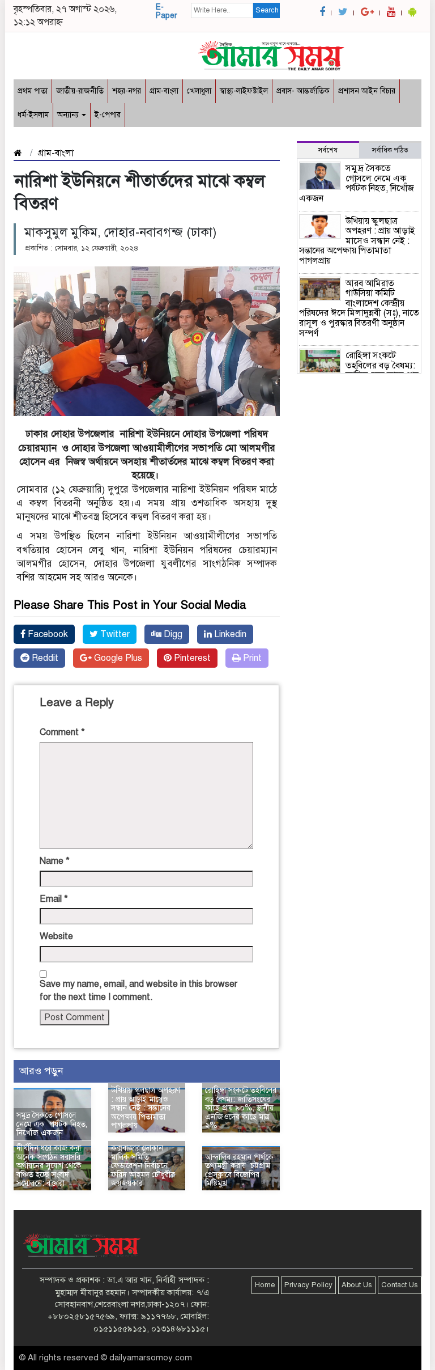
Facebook (46, 634)
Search (267, 10)
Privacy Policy (308, 1285)
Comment (62, 732)
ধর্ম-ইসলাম (33, 115)
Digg (171, 634)
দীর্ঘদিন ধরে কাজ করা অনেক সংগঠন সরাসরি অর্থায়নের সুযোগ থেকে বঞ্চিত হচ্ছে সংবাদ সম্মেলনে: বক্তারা (49, 1165)
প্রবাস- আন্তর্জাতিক (303, 91)
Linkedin (229, 634)
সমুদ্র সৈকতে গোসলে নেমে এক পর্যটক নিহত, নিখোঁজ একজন (51, 1124)
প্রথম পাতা (33, 91)
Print (251, 658)
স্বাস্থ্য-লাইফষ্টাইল (244, 91)
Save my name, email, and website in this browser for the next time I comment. (138, 990)
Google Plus (117, 658)
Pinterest (191, 658)
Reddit (43, 658)
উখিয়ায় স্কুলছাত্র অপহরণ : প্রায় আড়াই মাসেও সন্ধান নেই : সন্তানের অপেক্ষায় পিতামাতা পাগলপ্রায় (145, 1107)
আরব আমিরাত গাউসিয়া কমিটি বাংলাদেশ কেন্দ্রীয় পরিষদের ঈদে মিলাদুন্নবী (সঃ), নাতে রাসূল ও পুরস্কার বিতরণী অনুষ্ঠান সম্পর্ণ (359, 308)
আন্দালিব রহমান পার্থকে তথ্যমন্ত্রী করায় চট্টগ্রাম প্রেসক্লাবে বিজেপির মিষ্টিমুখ (239, 1170)
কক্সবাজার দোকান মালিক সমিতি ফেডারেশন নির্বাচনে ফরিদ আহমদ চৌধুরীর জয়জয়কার (143, 1165)
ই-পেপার (108, 115)
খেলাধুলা (199, 91)
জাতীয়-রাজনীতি (80, 91)
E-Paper (166, 11)
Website (56, 936)
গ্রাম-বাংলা (164, 91)
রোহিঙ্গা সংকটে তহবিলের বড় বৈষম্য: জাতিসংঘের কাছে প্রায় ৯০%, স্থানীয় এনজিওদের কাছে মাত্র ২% (240, 1107)
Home (265, 1285)
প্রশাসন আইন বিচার (366, 91)
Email (54, 899)
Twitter (114, 634)
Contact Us (399, 1285)
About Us (357, 1285)
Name (55, 861)
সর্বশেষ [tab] (328, 150)
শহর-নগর (126, 91)
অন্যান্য (68, 115)
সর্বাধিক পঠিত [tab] (390, 150)
